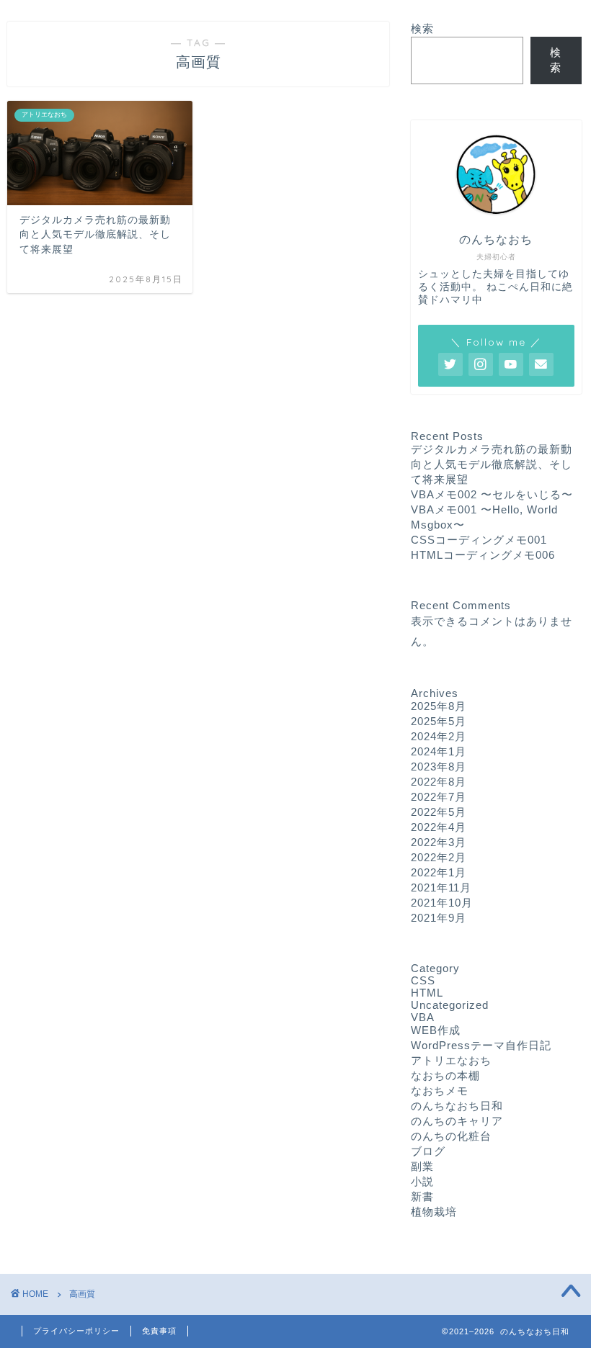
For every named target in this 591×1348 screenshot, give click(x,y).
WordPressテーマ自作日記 (481, 1045)
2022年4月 (438, 827)
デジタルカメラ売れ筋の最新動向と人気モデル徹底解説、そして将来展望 (491, 464)
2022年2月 (438, 857)
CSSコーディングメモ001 (479, 540)
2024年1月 (438, 751)
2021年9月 (438, 918)
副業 (422, 1166)
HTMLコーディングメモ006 (483, 555)
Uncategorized (450, 1005)
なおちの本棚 (445, 1075)
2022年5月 (438, 812)
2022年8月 (438, 782)
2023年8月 (438, 766)
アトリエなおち (451, 1060)
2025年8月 (438, 706)
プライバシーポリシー (76, 1330)
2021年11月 (441, 887)
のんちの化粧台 (451, 1136)
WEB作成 (436, 1030)
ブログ (428, 1151)
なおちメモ (439, 1090)
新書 (422, 1196)
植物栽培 (434, 1211)
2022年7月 (438, 797)
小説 (422, 1181)
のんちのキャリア (457, 1121)
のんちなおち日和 (457, 1106)
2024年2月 (438, 736)
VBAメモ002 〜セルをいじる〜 (492, 494)
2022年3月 (438, 842)
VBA (423, 1017)
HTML (427, 993)
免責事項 (159, 1330)
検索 (422, 28)
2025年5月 (438, 721)
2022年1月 (438, 872)
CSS (423, 980)
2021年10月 (442, 903)
